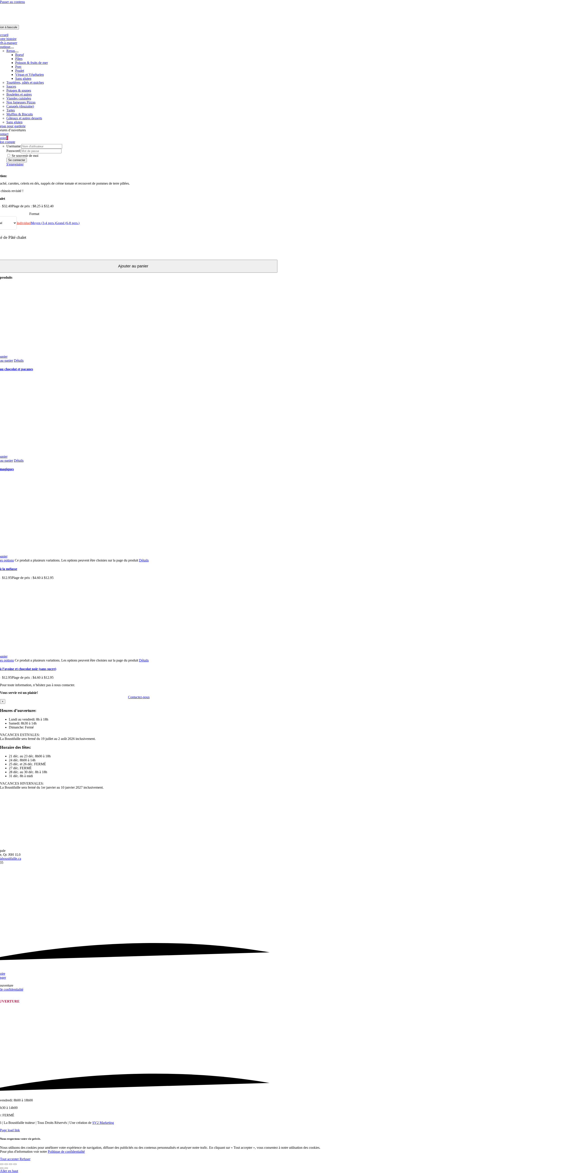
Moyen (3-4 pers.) (43, 223)
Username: (13, 146)
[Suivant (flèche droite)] (6, 1168)
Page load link (10, 1130)
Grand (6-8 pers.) (68, 223)
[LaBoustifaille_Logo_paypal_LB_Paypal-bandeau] (282, 23)
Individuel (24, 223)
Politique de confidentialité (66, 1151)
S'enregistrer (15, 164)
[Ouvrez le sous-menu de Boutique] (12, 48)
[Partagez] (10, 1164)
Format (34, 214)
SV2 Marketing (103, 1123)
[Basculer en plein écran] (6, 1164)
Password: (13, 151)
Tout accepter (10, 1159)
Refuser (25, 1159)
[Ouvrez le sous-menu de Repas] (17, 52)
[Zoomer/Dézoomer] (2, 1164)
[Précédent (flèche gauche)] (2, 1168)
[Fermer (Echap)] (15, 1164)
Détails (19, 360)
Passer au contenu (12, 2)
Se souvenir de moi (24, 156)
